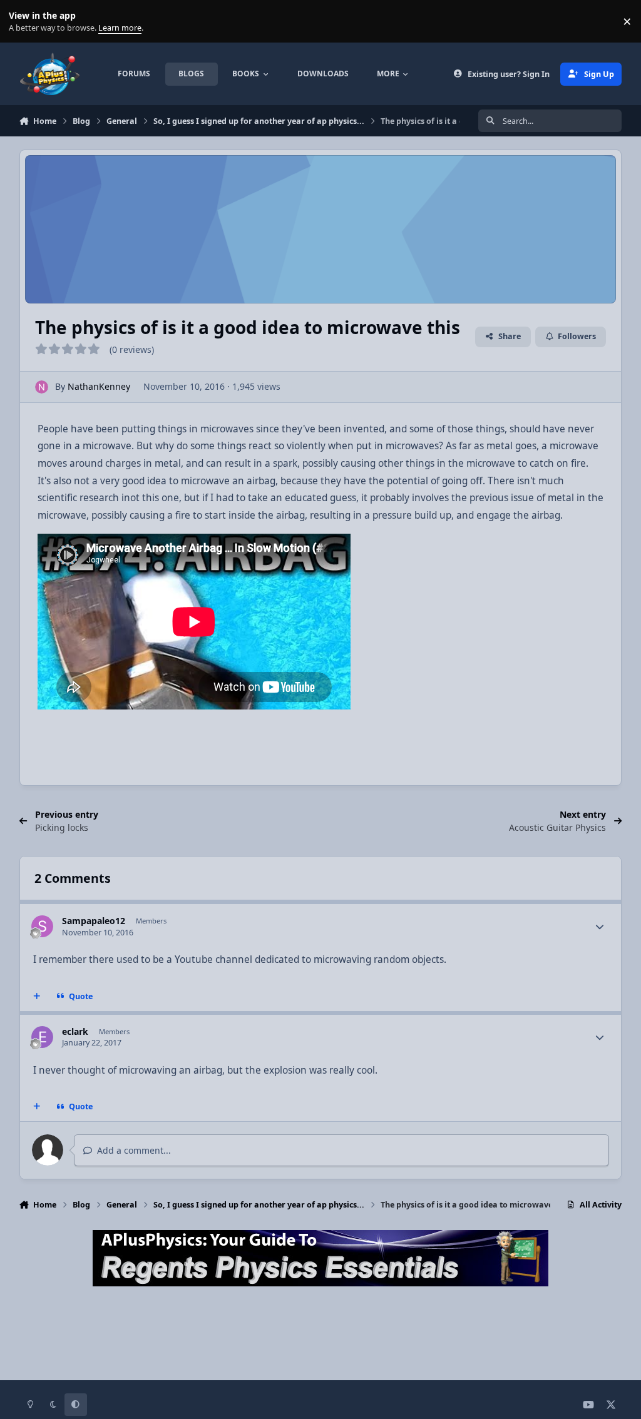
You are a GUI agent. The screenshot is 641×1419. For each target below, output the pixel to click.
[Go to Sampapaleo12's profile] (42, 926)
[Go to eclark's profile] (42, 1037)
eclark (75, 1031)
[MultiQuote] (36, 997)
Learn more (24, 22)
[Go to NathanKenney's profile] (41, 387)
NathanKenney (99, 386)
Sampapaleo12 (93, 921)
